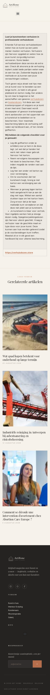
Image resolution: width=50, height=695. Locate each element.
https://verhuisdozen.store (19, 252)
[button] (18, 14)
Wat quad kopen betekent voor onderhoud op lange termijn (21, 358)
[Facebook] (24, 586)
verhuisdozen (37, 99)
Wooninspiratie (14, 614)
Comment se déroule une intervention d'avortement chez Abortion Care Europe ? (22, 515)
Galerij (10, 617)
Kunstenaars (13, 610)
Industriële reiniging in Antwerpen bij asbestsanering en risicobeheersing (24, 435)
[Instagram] (10, 586)
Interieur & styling (15, 607)
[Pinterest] (17, 586)
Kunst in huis (13, 603)
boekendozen (15, 102)
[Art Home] (15, 7)
